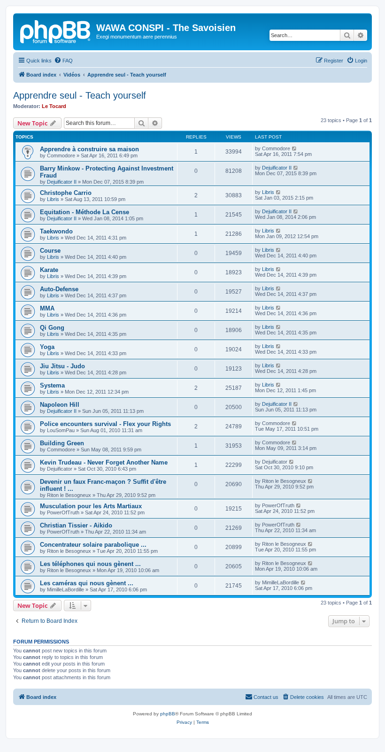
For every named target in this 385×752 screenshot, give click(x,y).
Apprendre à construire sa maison (89, 149)
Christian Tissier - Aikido (76, 525)
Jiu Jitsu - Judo (62, 366)
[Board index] (55, 31)
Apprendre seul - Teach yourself (79, 95)
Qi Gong (52, 327)
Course (50, 250)
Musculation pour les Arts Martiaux (91, 506)
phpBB (167, 713)
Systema (52, 385)
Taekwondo (56, 231)
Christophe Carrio (66, 192)
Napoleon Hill (59, 404)
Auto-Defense (59, 289)
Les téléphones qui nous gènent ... (90, 563)
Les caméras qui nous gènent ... (86, 583)
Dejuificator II (62, 182)
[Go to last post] (295, 148)
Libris (53, 199)
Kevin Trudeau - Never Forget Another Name (104, 462)
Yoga (47, 346)
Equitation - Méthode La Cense (84, 212)
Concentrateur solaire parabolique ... (93, 544)
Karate (49, 269)
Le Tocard (54, 106)
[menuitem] (63, 60)
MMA (47, 308)
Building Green (62, 443)
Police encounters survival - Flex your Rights (105, 423)
